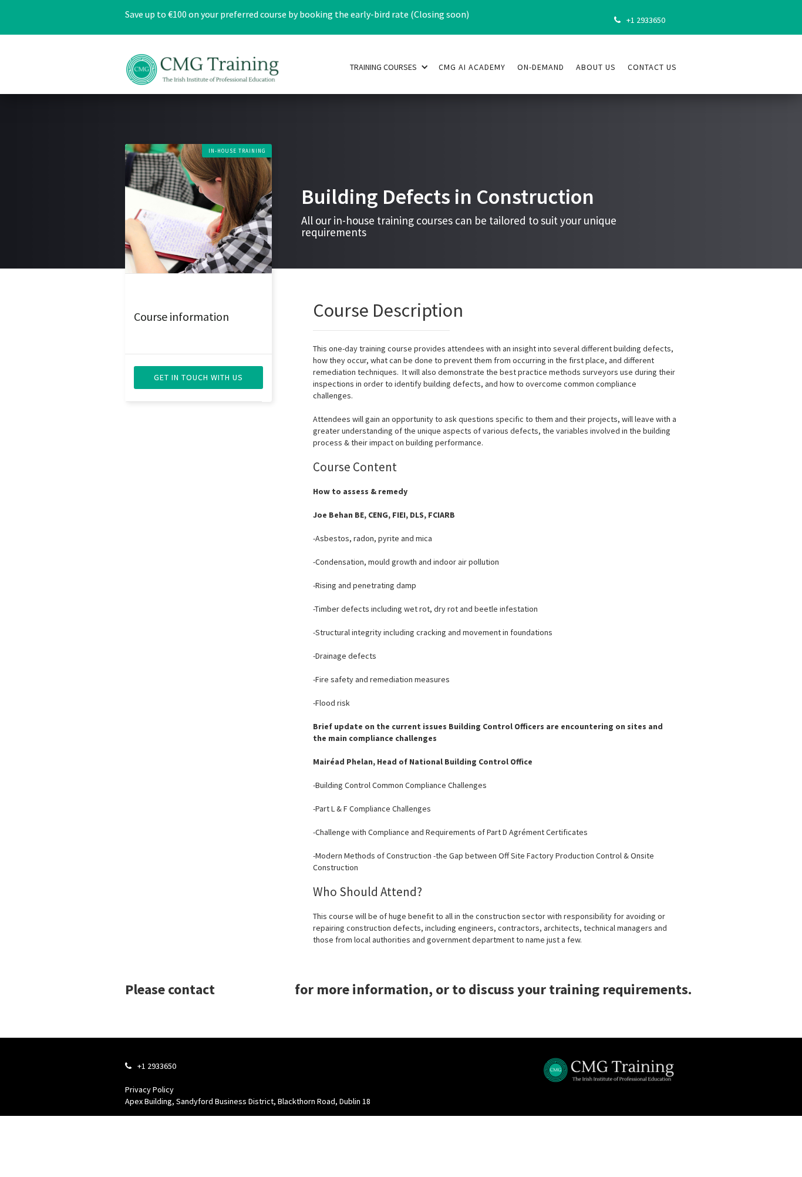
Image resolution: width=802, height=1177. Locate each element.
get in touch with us (198, 377)
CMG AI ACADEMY (472, 67)
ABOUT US (596, 67)
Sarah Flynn (255, 989)
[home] (203, 62)
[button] (389, 66)
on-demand (540, 67)
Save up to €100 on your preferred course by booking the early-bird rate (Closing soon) (297, 14)
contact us (652, 67)
